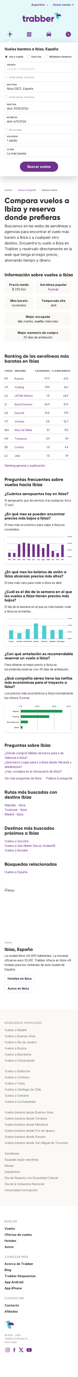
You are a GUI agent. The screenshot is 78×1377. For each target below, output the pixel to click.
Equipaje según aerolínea (21, 1159)
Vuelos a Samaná (17, 1095)
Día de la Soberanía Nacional (24, 1184)
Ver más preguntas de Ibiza (23, 778)
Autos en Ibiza (18, 988)
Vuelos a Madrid (16, 1030)
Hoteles (10, 1241)
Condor (19, 447)
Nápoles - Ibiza (15, 805)
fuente (8, 942)
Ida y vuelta (16, 56)
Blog (8, 1270)
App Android (14, 1282)
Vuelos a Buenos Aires (20, 1036)
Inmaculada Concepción (21, 1190)
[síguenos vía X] (21, 1352)
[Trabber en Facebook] (14, 1352)
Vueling (19, 387)
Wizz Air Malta (23, 430)
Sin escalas (15, 130)
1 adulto (12, 140)
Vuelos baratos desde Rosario (25, 1137)
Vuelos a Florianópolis (20, 1060)
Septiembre (12, 1172)
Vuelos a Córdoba (17, 1077)
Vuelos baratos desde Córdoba (26, 1118)
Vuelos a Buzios (16, 1048)
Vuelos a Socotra (16, 841)
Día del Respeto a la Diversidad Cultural (31, 1178)
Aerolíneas (12, 1153)
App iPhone (13, 1288)
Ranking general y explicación (25, 465)
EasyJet (19, 412)
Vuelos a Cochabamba (20, 1102)
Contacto (12, 1305)
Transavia (21, 438)
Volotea (19, 421)
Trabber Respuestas (20, 1276)
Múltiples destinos (60, 56)
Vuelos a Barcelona (18, 1054)
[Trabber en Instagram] (8, 1352)
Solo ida (36, 56)
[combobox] (39, 67)
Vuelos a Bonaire (16, 850)
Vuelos (10, 1228)
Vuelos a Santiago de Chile (23, 1089)
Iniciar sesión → (63, 4)
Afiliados (11, 1311)
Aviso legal (11, 1342)
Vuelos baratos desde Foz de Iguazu (30, 1131)
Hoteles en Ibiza (20, 978)
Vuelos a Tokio (15, 1083)
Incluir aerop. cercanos (21, 77)
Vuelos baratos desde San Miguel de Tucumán (36, 1143)
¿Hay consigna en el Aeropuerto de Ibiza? (33, 771)
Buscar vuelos (39, 167)
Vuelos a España (16, 872)
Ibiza (67, 500)
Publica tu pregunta (59, 778)
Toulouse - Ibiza (16, 810)
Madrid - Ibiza (14, 814)
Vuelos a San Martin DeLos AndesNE (30, 846)
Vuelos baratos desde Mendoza (26, 1124)
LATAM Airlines (24, 395)
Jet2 (17, 455)
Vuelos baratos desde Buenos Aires (29, 1112)
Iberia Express (23, 404)
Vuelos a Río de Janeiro (21, 1042)
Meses (9, 1166)
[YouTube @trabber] (28, 1352)
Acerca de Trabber (19, 1264)
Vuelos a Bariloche (17, 1071)
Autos (9, 1247)
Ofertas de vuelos (18, 1235)
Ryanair (53, 289)
